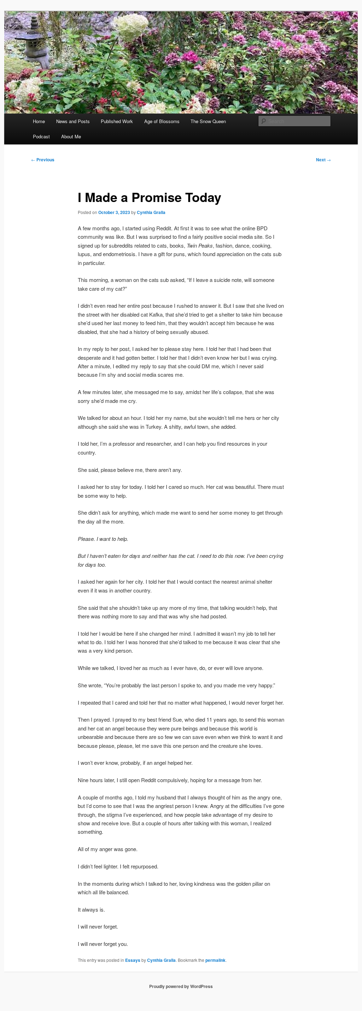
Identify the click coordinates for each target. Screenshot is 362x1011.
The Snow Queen (208, 121)
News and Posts (73, 121)
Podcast (41, 136)
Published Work (117, 121)
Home (39, 121)
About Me (71, 136)
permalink (215, 960)
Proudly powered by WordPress (181, 986)
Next (323, 159)
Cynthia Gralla (151, 212)
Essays (132, 960)
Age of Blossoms (162, 121)
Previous (42, 159)
